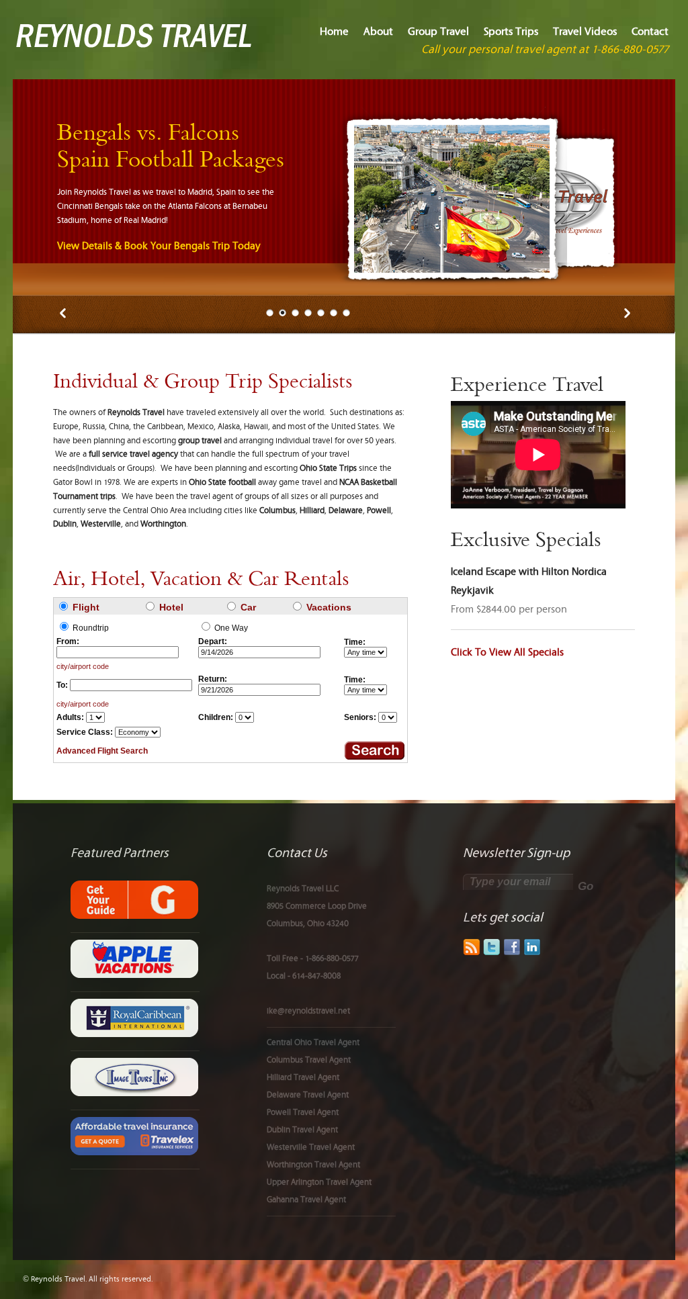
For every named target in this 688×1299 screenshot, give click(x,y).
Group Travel (438, 32)
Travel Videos (585, 32)
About (378, 32)
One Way (231, 628)
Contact (650, 32)
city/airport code (82, 666)
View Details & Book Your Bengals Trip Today (159, 246)
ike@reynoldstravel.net (308, 1011)
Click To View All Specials (507, 652)
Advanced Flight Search (102, 751)
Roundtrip (91, 628)
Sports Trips (511, 32)
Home (334, 32)
